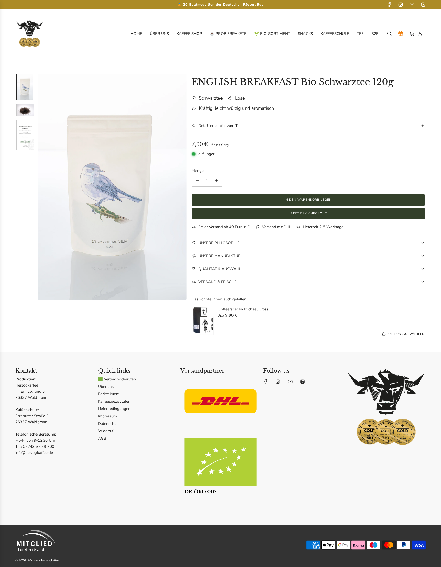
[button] (42, 187)
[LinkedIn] (423, 4)
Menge (198, 170)
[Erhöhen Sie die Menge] (216, 180)
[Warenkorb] (412, 33)
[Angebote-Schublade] (400, 33)
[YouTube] (412, 4)
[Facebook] (389, 4)
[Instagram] (400, 4)
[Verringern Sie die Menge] (197, 180)
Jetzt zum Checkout (308, 213)
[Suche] (389, 33)
